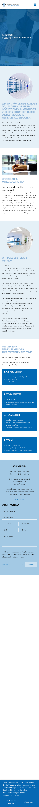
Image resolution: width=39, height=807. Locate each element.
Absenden (30, 565)
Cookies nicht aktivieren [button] (11, 802)
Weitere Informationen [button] (11, 795)
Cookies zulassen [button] (27, 802)
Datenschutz (6, 564)
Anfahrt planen (19, 499)
